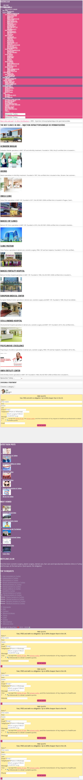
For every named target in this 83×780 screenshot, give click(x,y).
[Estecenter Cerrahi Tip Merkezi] (7, 527)
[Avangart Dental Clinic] (7, 511)
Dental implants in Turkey (12, 593)
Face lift (9, 33)
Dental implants (9, 88)
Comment (4, 661)
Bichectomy (10, 63)
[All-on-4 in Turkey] (7, 494)
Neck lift (9, 65)
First (2, 404)
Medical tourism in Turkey (15, 603)
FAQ (4, 609)
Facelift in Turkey (9, 591)
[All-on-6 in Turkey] (7, 478)
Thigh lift (10, 44)
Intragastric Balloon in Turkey (12, 464)
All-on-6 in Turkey (8, 480)
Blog (6, 115)
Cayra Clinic (6, 554)
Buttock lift (10, 46)
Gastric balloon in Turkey (12, 589)
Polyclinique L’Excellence (12, 345)
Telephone (5, 412)
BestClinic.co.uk (5, 1)
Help (5, 93)
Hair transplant (9, 79)
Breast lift (10, 23)
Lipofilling (10, 34)
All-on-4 (7, 94)
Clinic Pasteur (7, 245)
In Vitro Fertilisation (22, 121)
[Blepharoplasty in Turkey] (7, 453)
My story (5, 10)
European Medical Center (12, 295)
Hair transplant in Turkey (12, 576)
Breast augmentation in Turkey (14, 582)
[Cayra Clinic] (7, 552)
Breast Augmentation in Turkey (12, 488)
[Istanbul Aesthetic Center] (7, 519)
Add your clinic (9, 113)
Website (4, 698)
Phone (3, 773)
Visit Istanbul (7, 622)
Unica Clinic (6, 195)
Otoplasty (10, 61)
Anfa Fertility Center (10, 370)
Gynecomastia (11, 75)
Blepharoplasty (11, 31)
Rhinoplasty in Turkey (10, 580)
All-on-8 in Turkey (8, 472)
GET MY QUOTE (41, 425)
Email (3, 410)
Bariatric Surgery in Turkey (15, 601)
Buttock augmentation (13, 50)
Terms (5, 615)
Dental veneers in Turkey (12, 587)
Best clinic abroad (6, 121)
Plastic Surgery (7, 13)
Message (4, 417)
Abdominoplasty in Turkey (12, 584)
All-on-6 (7, 96)
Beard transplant (10, 76)
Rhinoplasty (10, 11)
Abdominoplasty (11, 29)
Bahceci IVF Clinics (8, 220)
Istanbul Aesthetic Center (10, 521)
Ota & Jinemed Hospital (11, 320)
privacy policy (31, 418)
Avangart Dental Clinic (9, 513)
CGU (2, 419)
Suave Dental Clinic (8, 546)
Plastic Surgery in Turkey (15, 597)
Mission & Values (9, 107)
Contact (7, 111)
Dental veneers (9, 85)
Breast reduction (12, 66)
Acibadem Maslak (8, 146)
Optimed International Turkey (12, 537)
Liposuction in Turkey (10, 578)
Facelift (9, 53)
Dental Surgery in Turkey (15, 599)
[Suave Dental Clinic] (7, 543)
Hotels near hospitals (11, 109)
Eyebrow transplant (10, 84)
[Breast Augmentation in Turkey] (7, 486)
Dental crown (9, 92)
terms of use (19, 418)
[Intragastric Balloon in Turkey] (7, 462)
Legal (5, 617)
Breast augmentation (13, 13)
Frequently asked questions (12, 105)
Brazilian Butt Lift (12, 27)
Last (2, 408)
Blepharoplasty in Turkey (10, 456)
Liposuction (10, 25)
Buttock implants (12, 52)
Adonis (3, 171)
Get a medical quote (10, 95)
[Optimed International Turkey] (7, 535)
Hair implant (7, 72)
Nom (3, 400)
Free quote (7, 607)
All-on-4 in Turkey (8, 497)
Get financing (9, 97)
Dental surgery (7, 86)
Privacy (5, 619)
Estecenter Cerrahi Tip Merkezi (12, 529)
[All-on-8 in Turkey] (7, 470)
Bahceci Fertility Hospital (12, 270)
